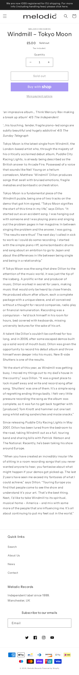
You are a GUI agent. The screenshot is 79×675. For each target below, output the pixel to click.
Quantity (39, 54)
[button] (5, 16)
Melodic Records (34, 668)
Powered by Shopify (50, 668)
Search (12, 547)
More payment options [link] (40, 96)
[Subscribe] (67, 623)
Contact (13, 572)
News (11, 564)
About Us (14, 555)
